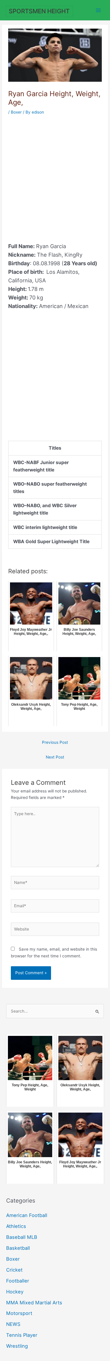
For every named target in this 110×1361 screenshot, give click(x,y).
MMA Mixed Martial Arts (34, 1303)
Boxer (16, 112)
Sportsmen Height (39, 11)
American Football (26, 1215)
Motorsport (19, 1313)
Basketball (18, 1248)
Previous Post (55, 742)
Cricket (14, 1270)
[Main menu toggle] (98, 10)
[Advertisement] (55, 175)
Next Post (55, 757)
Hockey (14, 1292)
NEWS (13, 1324)
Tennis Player (21, 1335)
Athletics (16, 1226)
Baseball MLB (21, 1237)
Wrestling (17, 1346)
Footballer (17, 1281)
